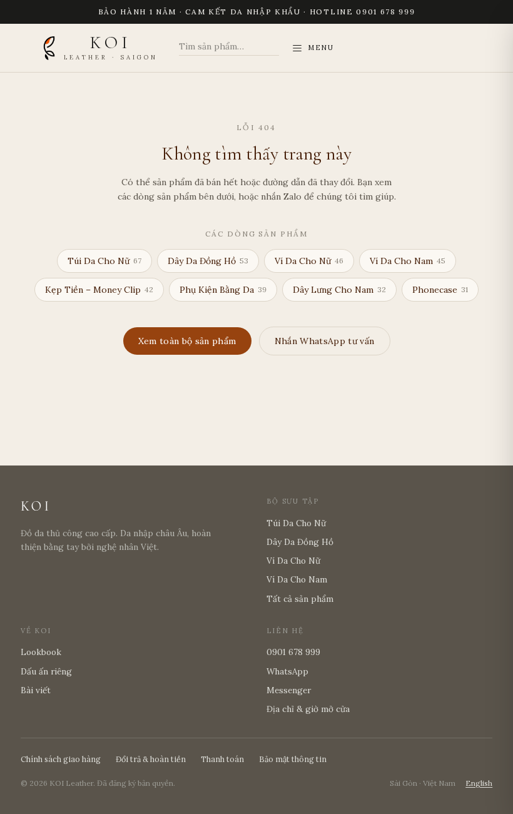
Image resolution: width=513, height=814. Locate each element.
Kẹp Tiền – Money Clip (99, 289)
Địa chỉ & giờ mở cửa (308, 709)
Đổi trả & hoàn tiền (151, 759)
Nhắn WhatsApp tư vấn (325, 341)
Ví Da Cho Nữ (309, 261)
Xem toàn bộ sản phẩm (187, 341)
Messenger (289, 690)
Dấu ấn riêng (46, 671)
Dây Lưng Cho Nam (339, 289)
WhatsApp (287, 671)
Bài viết (36, 690)
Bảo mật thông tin (293, 759)
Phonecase (440, 289)
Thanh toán (222, 759)
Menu (321, 47)
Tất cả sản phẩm (300, 598)
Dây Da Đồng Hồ (208, 261)
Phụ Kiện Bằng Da (223, 289)
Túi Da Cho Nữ (104, 261)
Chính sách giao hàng (61, 759)
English (478, 783)
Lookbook (41, 652)
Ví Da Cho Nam (407, 261)
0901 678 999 (293, 652)
